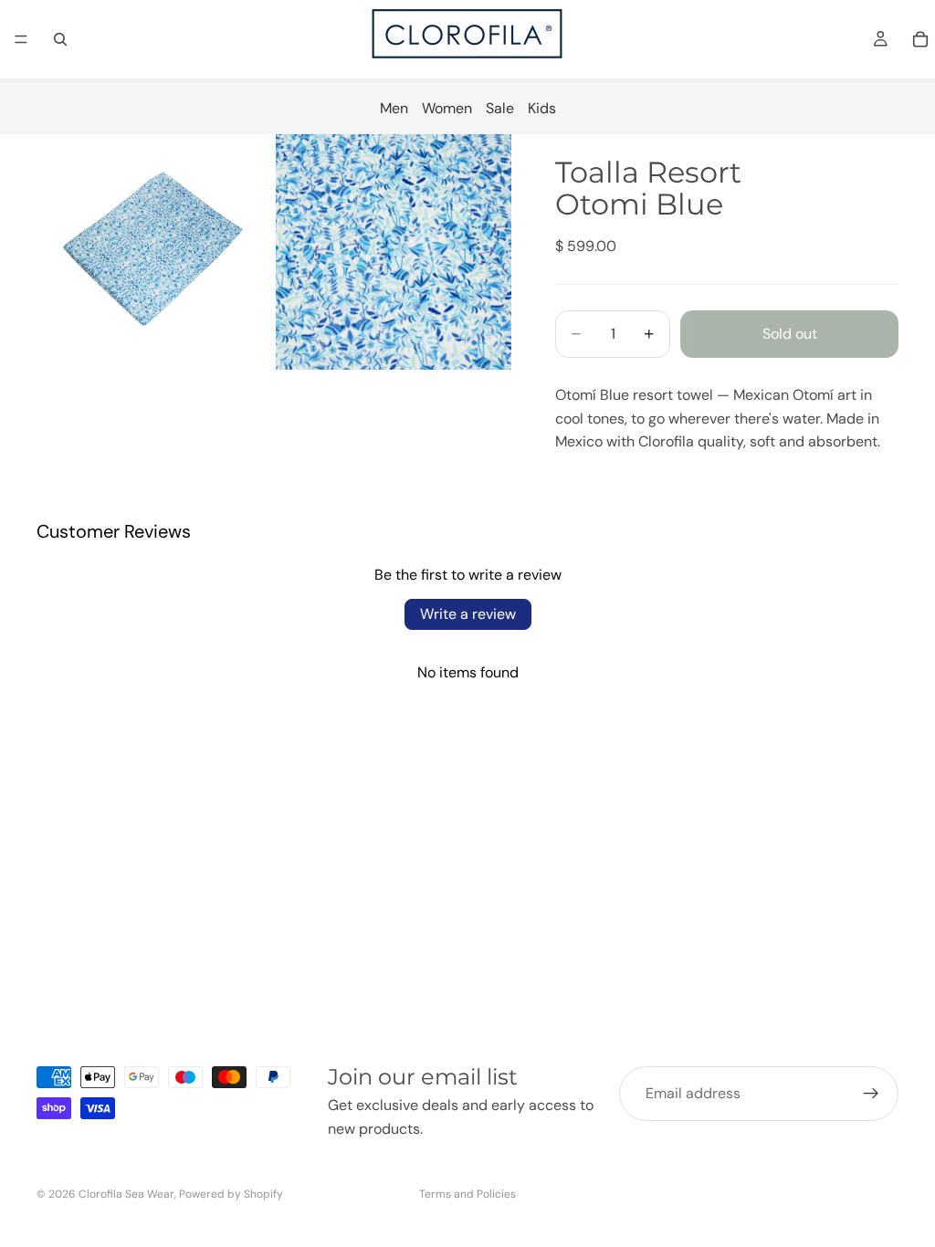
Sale (500, 108)
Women (447, 108)
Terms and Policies (467, 1194)
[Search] (60, 39)
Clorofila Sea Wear (126, 1194)
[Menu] (21, 39)
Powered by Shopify (231, 1194)
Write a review (468, 614)
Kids (542, 108)
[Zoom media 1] (154, 252)
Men (394, 108)
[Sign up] (871, 1093)
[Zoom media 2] (393, 252)
